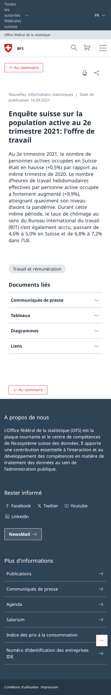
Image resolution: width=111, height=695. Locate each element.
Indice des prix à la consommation (42, 635)
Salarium (15, 620)
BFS (20, 48)
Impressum (49, 687)
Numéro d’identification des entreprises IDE (47, 653)
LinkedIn (20, 516)
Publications (19, 574)
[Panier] (87, 47)
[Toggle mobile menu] (103, 48)
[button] (102, 640)
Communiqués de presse (32, 589)
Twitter (51, 506)
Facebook (21, 506)
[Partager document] (96, 73)
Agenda (14, 604)
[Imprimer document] (85, 73)
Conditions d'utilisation (21, 687)
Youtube (79, 506)
